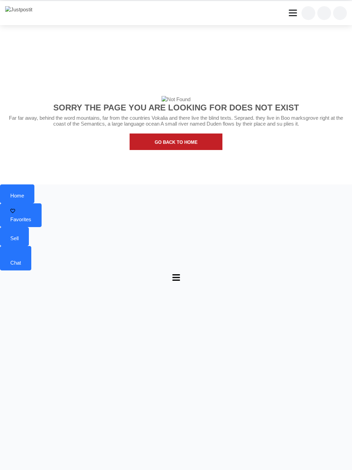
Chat (15, 263)
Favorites (20, 219)
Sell (14, 238)
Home (17, 196)
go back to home (176, 142)
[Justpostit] (21, 9)
